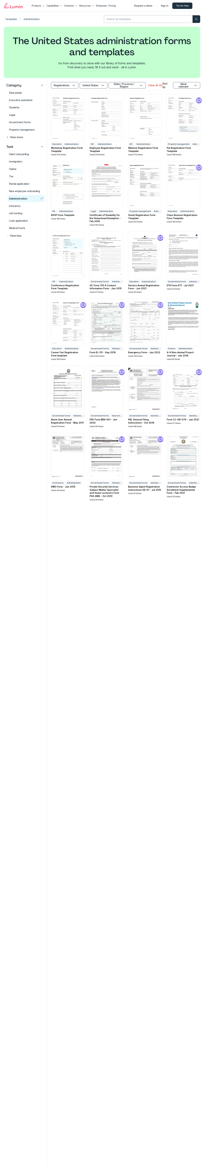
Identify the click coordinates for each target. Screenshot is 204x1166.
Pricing (112, 5)
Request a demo (143, 5)
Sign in (164, 5)
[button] (25, 137)
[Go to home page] (13, 5)
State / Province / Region (124, 85)
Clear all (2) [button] (155, 85)
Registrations (61, 85)
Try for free (182, 5)
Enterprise (101, 5)
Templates (11, 19)
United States (90, 85)
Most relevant (183, 85)
